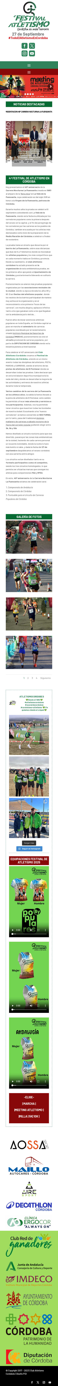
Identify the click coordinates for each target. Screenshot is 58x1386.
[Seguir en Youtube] (49, 1382)
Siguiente (45, 677)
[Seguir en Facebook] (32, 1382)
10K (36, 1116)
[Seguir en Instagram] (43, 1382)
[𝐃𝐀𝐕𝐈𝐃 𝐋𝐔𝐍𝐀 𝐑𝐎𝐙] (29, 735)
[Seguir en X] (38, 1382)
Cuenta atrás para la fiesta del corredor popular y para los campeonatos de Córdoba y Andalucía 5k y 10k (29, 154)
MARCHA (29, 1103)
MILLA (23, 1116)
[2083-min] (29, 591)
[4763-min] (29, 629)
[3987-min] (29, 552)
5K (30, 1116)
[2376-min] (29, 668)
